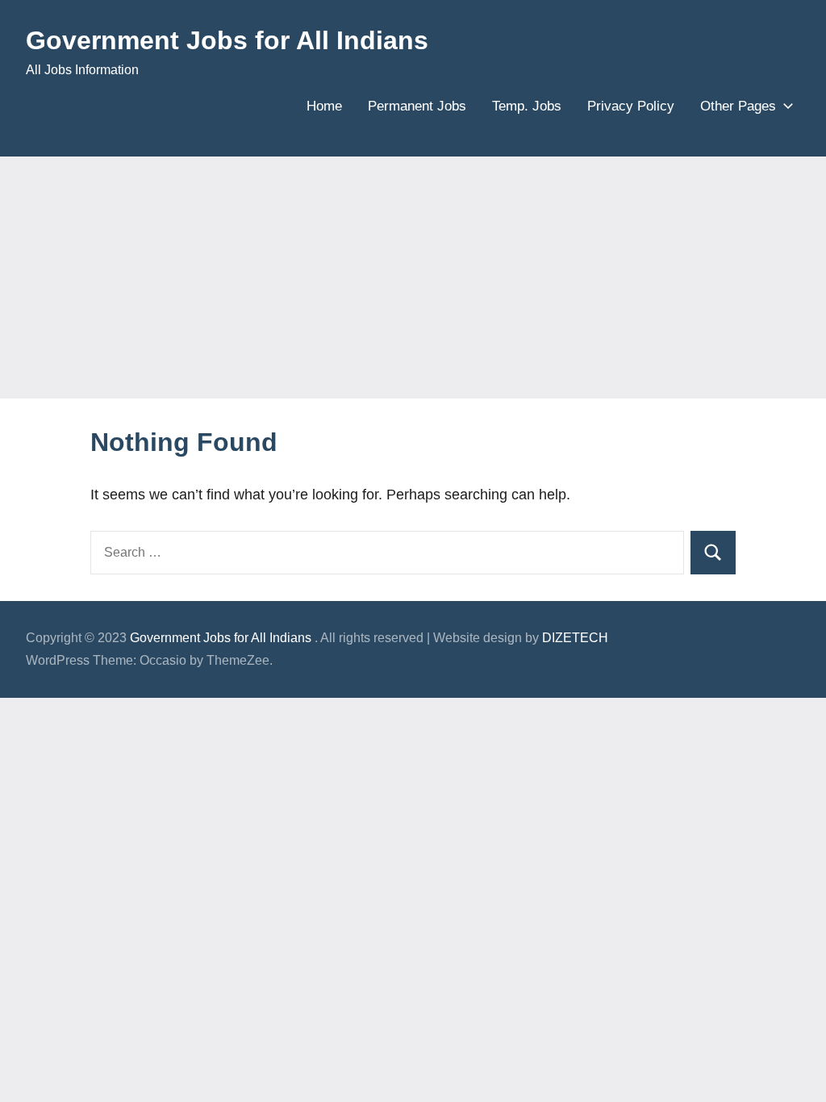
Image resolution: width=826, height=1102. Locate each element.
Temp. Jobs (526, 106)
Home (324, 106)
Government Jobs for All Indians (227, 40)
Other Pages (738, 106)
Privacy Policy (630, 106)
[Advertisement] (413, 277)
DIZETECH (575, 638)
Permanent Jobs (417, 106)
